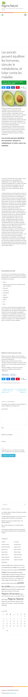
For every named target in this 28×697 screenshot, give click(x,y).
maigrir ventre (17, 580)
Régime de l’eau (14, 596)
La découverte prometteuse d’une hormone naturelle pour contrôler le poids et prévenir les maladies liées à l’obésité (14, 531)
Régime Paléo (5, 554)
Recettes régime (17, 544)
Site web (3, 441)
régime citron (8, 596)
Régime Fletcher (17, 549)
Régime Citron (5, 549)
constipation (12, 574)
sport (22, 603)
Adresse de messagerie (7, 434)
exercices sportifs (15, 576)
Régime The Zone (5, 603)
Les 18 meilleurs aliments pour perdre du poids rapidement (20, 390)
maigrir (3, 580)
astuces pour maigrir (10, 567)
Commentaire (5, 409)
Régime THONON (5, 559)
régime (17, 591)
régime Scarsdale (11, 601)
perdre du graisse (13, 583)
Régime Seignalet (5, 557)
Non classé (16, 541)
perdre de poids (5, 583)
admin (8, 81)
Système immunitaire (18, 559)
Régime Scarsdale (18, 554)
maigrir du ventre (9, 580)
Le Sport (3, 541)
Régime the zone (17, 557)
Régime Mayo (4, 552)
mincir (22, 580)
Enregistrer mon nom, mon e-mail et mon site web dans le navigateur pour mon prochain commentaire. (13, 450)
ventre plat (4, 605)
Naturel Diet (13, 693)
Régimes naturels (19, 601)
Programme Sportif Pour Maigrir (13, 589)
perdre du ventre (14, 586)
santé (19, 603)
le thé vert (14, 578)
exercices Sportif (6, 576)
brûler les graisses (14, 570)
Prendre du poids (5, 544)
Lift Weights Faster (20, 578)
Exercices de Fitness (20, 574)
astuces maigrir (6, 565)
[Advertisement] (14, 32)
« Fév (7, 630)
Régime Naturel (10, 5)
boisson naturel (7, 570)
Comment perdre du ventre (14, 572)
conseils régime (5, 574)
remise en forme (12, 591)
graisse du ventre (8, 578)
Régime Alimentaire (8, 382)
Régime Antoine (17, 547)
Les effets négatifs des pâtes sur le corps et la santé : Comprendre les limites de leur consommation (14, 517)
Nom (3, 427)
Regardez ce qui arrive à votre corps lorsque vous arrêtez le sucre (8, 390)
